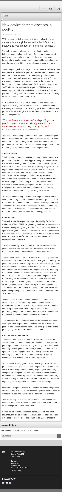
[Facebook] (7, 483)
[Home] (4, 452)
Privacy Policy (16, 470)
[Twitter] (4, 483)
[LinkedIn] (10, 483)
